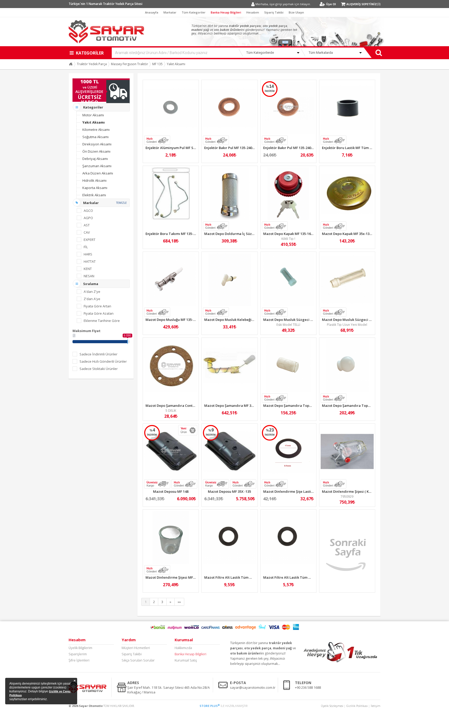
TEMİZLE (121, 203)
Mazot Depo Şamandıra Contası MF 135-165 (181, 405)
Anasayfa (151, 12)
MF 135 (157, 64)
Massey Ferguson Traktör (129, 64)
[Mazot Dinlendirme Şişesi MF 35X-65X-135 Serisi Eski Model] (170, 537)
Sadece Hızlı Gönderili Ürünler (103, 361)
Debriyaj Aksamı (95, 158)
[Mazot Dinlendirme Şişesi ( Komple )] (347, 451)
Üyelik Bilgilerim (80, 647)
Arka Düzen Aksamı (97, 173)
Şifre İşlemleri (79, 660)
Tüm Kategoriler (194, 12)
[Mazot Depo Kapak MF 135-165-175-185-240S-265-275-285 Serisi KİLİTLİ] (288, 193)
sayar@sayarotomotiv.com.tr (252, 687)
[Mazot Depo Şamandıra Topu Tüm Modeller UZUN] (288, 365)
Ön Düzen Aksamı (96, 151)
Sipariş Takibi (273, 12)
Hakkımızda (183, 647)
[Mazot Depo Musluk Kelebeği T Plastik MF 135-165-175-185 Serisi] (229, 279)
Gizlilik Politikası (357, 706)
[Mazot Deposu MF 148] (170, 451)
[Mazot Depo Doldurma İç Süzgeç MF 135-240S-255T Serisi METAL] (229, 193)
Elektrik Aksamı (94, 195)
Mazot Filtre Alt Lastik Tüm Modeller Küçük (298, 577)
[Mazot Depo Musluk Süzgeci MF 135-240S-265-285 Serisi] (288, 279)
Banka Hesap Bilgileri (226, 12)
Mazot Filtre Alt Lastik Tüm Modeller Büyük (239, 577)
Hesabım (252, 12)
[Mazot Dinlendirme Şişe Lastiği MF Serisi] (288, 451)
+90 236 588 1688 (308, 687)
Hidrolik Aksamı (94, 180)
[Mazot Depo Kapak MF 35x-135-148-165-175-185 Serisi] (347, 193)
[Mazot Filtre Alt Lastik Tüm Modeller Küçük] (288, 537)
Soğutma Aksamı (95, 136)
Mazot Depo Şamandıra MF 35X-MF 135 (236, 405)
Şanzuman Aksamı (96, 166)
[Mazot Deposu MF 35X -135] (229, 451)
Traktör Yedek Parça (92, 64)
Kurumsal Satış (186, 660)
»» (179, 601)
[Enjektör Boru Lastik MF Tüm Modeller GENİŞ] (347, 107)
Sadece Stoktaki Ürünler (99, 368)
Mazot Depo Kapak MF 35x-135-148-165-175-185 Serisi (365, 233)
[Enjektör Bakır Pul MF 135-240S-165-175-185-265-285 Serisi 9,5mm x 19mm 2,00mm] (288, 107)
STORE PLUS (210, 706)
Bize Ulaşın (296, 12)
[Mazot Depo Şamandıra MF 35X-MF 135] (229, 365)
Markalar (169, 12)
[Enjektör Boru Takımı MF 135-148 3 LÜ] (170, 193)
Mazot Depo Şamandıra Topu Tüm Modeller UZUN (305, 405)
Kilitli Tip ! (288, 239)
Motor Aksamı (93, 115)
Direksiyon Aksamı (96, 144)
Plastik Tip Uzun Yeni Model (347, 324)
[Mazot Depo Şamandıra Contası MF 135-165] (170, 365)
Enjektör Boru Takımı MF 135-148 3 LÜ (176, 233)
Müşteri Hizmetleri (136, 647)
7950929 (347, 496)
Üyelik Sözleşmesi (332, 706)
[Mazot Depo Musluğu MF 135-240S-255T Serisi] (170, 279)
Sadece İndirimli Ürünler (98, 354)
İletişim (375, 706)
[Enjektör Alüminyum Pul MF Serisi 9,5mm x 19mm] (170, 107)
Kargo (152, 484)
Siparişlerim (78, 654)
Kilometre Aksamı (96, 129)
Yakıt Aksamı (176, 64)
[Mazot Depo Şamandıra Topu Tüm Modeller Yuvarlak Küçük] (347, 365)
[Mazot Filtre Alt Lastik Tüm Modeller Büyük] (229, 537)
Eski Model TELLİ (288, 324)
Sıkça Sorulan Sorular (138, 660)
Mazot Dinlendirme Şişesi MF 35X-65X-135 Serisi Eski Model (194, 577)
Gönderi (152, 140)
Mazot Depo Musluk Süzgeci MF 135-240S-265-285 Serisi (308, 319)
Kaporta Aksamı (94, 187)
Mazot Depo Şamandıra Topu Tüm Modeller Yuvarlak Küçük (371, 405)
